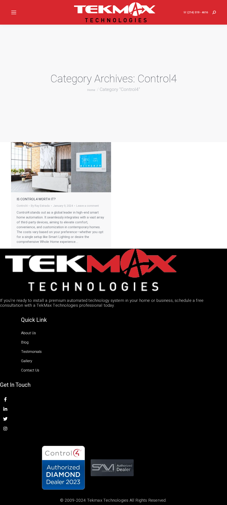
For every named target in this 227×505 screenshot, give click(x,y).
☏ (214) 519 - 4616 (195, 12)
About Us (28, 333)
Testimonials (31, 351)
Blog (25, 342)
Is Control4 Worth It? (36, 199)
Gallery (26, 361)
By (40, 206)
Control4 (22, 206)
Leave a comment (87, 206)
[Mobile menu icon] (13, 12)
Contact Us (30, 370)
